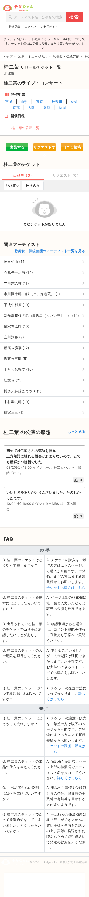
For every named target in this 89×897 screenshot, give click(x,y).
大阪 (31, 107)
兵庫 (47, 107)
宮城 (8, 101)
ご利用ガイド (49, 26)
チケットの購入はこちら (65, 587)
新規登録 (14, 26)
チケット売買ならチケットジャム (17, 8)
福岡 (62, 107)
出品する (17, 147)
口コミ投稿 (72, 147)
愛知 (74, 101)
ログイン (30, 26)
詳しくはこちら (69, 778)
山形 (24, 101)
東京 (39, 101)
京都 (16, 107)
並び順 (11, 186)
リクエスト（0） (66, 175)
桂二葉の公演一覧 (25, 128)
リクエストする (44, 148)
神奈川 (57, 101)
